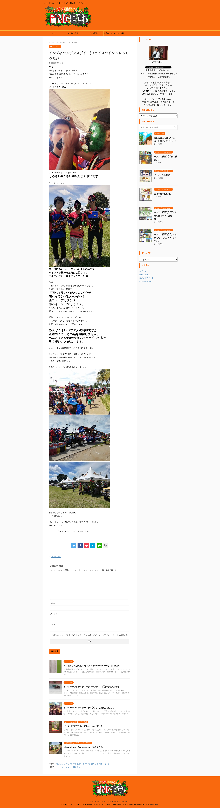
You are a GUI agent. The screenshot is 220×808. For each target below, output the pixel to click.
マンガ (52, 33)
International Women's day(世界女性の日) (85, 747)
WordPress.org (145, 281)
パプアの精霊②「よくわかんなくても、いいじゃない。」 (165, 237)
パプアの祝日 (56, 557)
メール (53, 614)
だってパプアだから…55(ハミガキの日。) (83, 726)
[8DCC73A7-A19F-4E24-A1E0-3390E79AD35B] (79, 460)
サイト (53, 624)
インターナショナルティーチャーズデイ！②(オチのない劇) (91, 686)
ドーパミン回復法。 (163, 175)
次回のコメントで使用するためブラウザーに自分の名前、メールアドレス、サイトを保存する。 (90, 635)
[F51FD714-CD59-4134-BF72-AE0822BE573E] (79, 169)
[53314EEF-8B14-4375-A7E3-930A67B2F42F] (79, 506)
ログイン (142, 271)
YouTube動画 (73, 33)
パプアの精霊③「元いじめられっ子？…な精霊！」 (165, 215)
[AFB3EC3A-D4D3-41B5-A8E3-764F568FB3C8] (79, 413)
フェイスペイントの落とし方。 (69, 767)
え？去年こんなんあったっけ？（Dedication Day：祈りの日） (92, 665)
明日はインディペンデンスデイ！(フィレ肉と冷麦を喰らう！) (82, 764)
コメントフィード (146, 278)
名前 (52, 603)
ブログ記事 (93, 33)
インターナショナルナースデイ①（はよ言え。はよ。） (89, 707)
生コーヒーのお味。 (163, 193)
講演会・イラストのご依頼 (114, 33)
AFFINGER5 (154, 804)
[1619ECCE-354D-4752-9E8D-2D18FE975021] (79, 265)
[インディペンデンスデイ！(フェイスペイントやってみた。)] (92, 545)
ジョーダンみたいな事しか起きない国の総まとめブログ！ (110, 801)
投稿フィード (144, 274)
